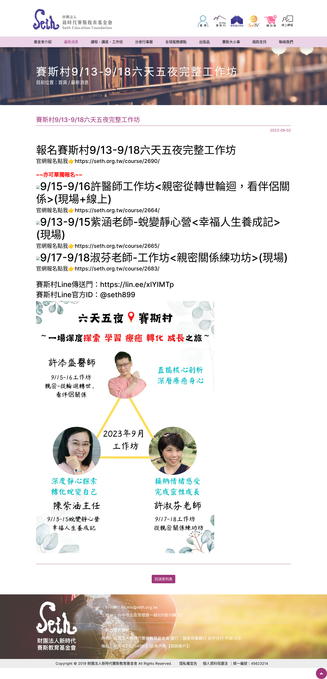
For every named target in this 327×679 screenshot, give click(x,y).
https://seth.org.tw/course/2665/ (117, 246)
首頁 (62, 82)
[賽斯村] (220, 21)
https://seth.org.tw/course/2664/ (117, 210)
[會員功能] (203, 21)
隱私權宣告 (188, 663)
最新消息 (80, 82)
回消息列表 (163, 579)
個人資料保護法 (215, 663)
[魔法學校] (237, 21)
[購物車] (270, 21)
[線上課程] (287, 21)
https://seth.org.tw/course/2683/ (117, 268)
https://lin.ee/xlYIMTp (137, 284)
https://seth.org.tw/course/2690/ (117, 161)
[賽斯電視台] (253, 21)
